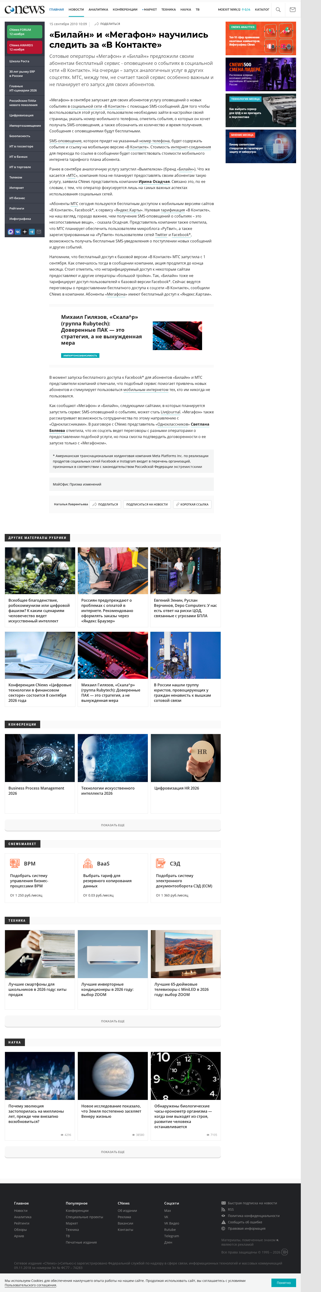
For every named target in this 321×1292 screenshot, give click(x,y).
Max (167, 1210)
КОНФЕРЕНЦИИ (125, 9)
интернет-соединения (191, 147)
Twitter (161, 234)
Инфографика (20, 219)
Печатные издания (81, 1242)
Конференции (77, 1210)
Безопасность (19, 136)
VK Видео (171, 1223)
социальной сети (86, 106)
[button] (278, 10)
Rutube (170, 1229)
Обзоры (20, 1229)
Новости (20, 1210)
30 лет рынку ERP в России (22, 73)
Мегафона (116, 294)
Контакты (125, 1229)
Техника (72, 1229)
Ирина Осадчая (154, 181)
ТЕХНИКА (168, 9)
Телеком (15, 177)
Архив (19, 1236)
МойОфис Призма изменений (77, 484)
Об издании (127, 1210)
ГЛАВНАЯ (56, 9)
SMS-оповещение (65, 140)
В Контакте (115, 106)
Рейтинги (16, 208)
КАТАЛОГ (262, 9)
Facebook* (181, 234)
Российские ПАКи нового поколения (23, 103)
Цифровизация (21, 115)
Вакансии (125, 1223)
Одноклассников (172, 424)
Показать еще (113, 825)
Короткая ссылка (194, 504)
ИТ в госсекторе (21, 146)
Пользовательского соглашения (30, 1285)
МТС (72, 175)
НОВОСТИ (76, 9)
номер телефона (154, 140)
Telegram (171, 1236)
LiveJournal (170, 412)
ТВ (198, 9)
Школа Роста (19, 61)
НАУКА (185, 9)
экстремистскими (188, 466)
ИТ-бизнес (17, 198)
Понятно (284, 1282)
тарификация (173, 210)
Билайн (185, 169)
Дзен (168, 1242)
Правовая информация (247, 1228)
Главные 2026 (23, 88)
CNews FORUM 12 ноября (20, 32)
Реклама (124, 1217)
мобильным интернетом (145, 389)
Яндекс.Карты (128, 210)
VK (166, 1217)
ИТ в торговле (20, 167)
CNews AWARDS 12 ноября (21, 47)
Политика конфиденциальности (254, 1215)
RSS (231, 1209)
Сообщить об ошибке (245, 1222)
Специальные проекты (84, 1217)
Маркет (72, 1223)
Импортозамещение (25, 125)
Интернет (16, 188)
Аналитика (98, 9)
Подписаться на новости (147, 504)
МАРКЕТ (150, 9)
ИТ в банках (18, 156)
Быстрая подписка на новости (252, 1203)
